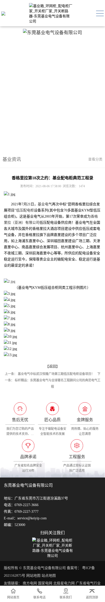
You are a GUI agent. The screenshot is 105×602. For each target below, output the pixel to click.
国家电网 (45, 583)
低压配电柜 (25, 210)
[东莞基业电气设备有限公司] (3, 13)
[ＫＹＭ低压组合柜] (52, 282)
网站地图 (33, 576)
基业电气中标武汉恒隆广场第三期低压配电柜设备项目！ (56, 374)
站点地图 (49, 576)
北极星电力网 (64, 583)
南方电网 (30, 583)
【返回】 (52, 366)
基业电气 (45, 204)
